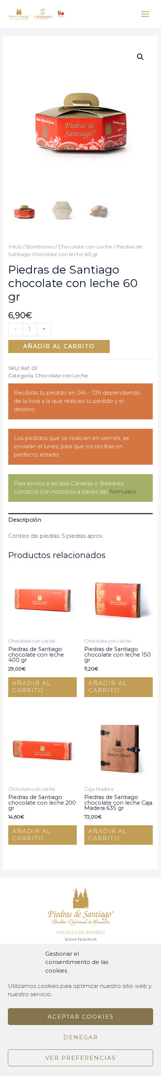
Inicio (15, 247)
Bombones (40, 247)
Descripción (24, 519)
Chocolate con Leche (85, 247)
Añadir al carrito (59, 346)
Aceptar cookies (81, 1016)
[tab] (80, 520)
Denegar (80, 1037)
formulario (123, 491)
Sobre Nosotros (80, 939)
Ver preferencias (80, 1057)
